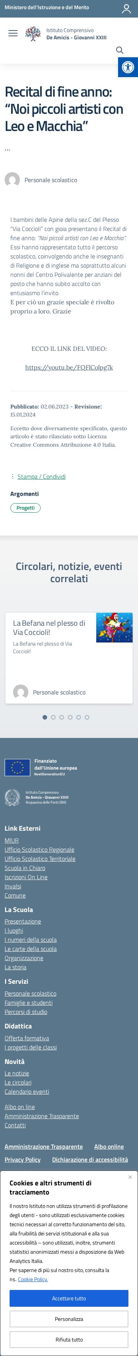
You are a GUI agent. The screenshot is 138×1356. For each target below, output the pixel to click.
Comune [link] (15, 895)
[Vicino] (130, 1177)
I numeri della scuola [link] (31, 939)
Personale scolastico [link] (30, 993)
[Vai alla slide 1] (45, 717)
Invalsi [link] (13, 886)
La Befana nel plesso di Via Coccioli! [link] (49, 627)
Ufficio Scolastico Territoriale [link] (40, 858)
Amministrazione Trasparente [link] (42, 1115)
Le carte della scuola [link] (31, 948)
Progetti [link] (25, 508)
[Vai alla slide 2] (53, 717)
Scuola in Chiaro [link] (25, 867)
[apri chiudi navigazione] (13, 34)
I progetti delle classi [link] (31, 1047)
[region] (69, 1263)
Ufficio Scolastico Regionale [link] (39, 849)
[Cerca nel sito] (120, 51)
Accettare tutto (69, 1298)
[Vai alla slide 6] (87, 717)
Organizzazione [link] (24, 957)
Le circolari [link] (18, 1082)
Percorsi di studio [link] (26, 1011)
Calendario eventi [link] (27, 1091)
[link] (128, 67)
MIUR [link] (12, 840)
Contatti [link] (15, 1125)
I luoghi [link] (14, 930)
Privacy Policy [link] (23, 1159)
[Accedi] (126, 9)
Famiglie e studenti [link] (29, 1002)
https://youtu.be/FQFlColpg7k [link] (69, 367)
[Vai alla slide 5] (78, 717)
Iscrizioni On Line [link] (26, 876)
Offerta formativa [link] (27, 1038)
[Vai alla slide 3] (61, 717)
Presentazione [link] (23, 921)
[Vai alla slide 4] (70, 717)
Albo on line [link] (20, 1106)
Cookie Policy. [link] (33, 1279)
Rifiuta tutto (69, 1339)
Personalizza (69, 1319)
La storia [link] (15, 967)
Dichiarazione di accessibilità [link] (90, 1159)
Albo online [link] (109, 1146)
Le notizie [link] (17, 1073)
